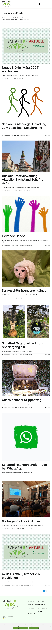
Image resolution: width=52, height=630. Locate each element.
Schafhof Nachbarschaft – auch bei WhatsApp (24, 466)
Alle (18, 78)
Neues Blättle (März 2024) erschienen (20, 69)
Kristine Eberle (7, 78)
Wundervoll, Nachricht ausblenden (21, 628)
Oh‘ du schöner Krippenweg (21, 400)
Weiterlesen (47, 78)
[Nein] (50, 626)
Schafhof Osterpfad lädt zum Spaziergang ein (22, 345)
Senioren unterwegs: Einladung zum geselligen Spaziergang (24, 126)
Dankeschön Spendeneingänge (24, 290)
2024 (20, 78)
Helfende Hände (13, 236)
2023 (21, 407)
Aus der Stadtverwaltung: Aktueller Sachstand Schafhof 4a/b (23, 179)
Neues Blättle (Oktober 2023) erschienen (23, 576)
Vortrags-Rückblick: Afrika (21, 521)
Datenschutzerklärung (34, 628)
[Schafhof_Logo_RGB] (10, 600)
